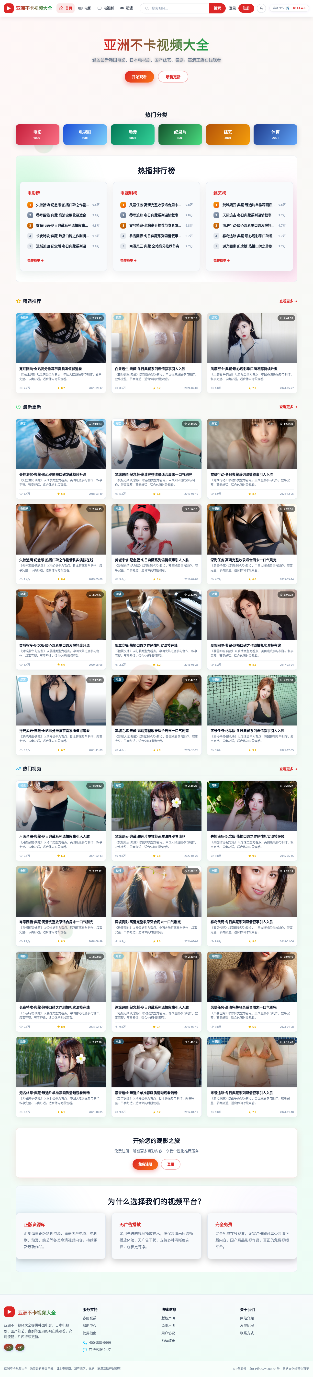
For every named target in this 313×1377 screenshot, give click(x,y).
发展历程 (247, 1325)
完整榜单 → (35, 260)
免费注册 (145, 1164)
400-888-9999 (100, 1342)
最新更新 (173, 76)
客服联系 (89, 1318)
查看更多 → (288, 301)
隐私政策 (168, 1340)
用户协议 (168, 1333)
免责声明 (168, 1325)
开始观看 (139, 76)
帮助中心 (89, 1325)
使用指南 (89, 1333)
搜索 (217, 8)
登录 (232, 8)
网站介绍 (247, 1318)
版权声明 (168, 1318)
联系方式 (247, 1333)
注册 (246, 8)
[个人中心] (261, 8)
